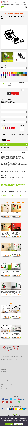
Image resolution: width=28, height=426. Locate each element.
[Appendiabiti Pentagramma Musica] (16, 270)
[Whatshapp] (21, 402)
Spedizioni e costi (5, 386)
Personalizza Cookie (18, 424)
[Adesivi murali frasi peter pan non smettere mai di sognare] (16, 331)
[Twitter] (13, 400)
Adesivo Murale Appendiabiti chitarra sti (16, 292)
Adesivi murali (6, 13)
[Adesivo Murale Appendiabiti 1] (6, 289)
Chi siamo (3, 383)
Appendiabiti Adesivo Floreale (6, 214)
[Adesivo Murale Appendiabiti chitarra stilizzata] (16, 289)
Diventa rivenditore (6, 377)
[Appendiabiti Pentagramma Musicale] (6, 270)
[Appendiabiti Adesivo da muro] (16, 230)
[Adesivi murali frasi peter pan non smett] (20, 337)
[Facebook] (5, 400)
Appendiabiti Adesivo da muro (16, 234)
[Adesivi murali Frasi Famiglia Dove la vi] (20, 317)
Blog (2, 373)
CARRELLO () (24, 2)
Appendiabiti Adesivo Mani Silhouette (6, 234)
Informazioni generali (6, 385)
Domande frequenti (6, 375)
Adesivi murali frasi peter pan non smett (16, 335)
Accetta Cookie (9, 424)
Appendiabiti (5, 212)
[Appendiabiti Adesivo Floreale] (6, 211)
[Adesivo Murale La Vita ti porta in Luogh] (10, 337)
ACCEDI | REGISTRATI (20, 2)
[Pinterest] (13, 402)
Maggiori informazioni (10, 421)
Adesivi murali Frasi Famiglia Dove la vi (16, 316)
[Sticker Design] (4, 2)
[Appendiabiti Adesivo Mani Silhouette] (6, 230)
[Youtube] (5, 402)
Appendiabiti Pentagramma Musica (16, 273)
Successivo (10, 22)
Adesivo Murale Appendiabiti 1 (6, 292)
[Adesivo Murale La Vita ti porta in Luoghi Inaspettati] (6, 332)
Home (1, 13)
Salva (9, 140)
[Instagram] (21, 400)
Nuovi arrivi (4, 369)
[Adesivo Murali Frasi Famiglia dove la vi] (10, 317)
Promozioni (4, 371)
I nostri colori (4, 381)
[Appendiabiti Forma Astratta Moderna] (16, 250)
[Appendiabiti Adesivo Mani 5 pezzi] (16, 211)
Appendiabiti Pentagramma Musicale (6, 273)
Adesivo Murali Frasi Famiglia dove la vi (5, 316)
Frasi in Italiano (5, 314)
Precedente (4, 22)
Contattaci (3, 379)
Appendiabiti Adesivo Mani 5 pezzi (16, 214)
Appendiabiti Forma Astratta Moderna (16, 254)
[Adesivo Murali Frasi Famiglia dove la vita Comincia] (6, 312)
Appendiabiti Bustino (5, 253)
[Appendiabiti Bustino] (6, 250)
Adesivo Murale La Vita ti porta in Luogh (6, 335)
